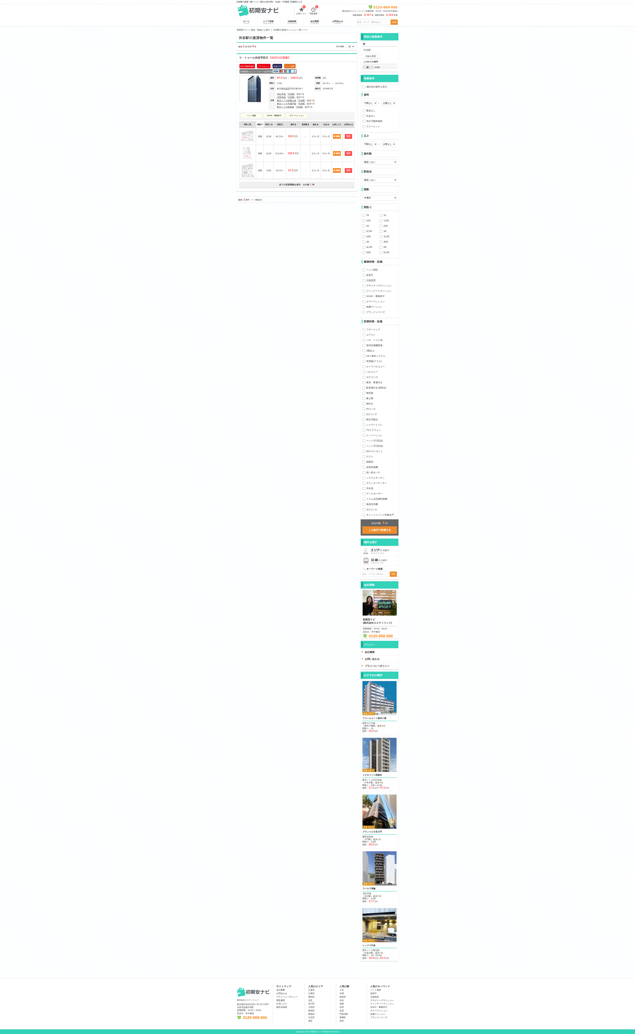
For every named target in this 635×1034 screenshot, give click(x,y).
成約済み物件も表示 (376, 86)
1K (384, 215)
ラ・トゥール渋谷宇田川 (265, 57)
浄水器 (369, 488)
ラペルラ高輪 (369, 888)
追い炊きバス (373, 472)
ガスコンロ (372, 377)
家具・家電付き (374, 382)
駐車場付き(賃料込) (376, 387)
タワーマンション (375, 301)
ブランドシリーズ (375, 312)
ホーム (246, 22)
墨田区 (311, 996)
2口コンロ (371, 414)
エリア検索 (268, 22)
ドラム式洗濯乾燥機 (376, 498)
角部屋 (369, 392)
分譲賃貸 (371, 280)
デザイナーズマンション (379, 285)
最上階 (369, 398)
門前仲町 (343, 1014)
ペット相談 (372, 269)
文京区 (311, 1017)
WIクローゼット (374, 451)
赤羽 (341, 1007)
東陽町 (342, 1017)
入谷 (341, 989)
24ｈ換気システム (375, 355)
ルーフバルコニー (375, 366)
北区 (310, 1000)
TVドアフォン (373, 430)
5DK (368, 252)
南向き (369, 403)
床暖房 (369, 461)
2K (367, 225)
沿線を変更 (370, 56)
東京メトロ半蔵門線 (286, 103)
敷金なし (371, 110)
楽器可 (369, 275)
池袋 (341, 1003)
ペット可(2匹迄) (374, 445)
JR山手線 (281, 94)
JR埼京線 (281, 97)
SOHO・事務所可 (375, 296)
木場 (341, 993)
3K (384, 231)
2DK (385, 225)
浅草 (341, 1020)
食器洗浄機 (372, 504)
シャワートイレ (374, 424)
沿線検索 (292, 22)
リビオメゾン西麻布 (372, 775)
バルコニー (372, 371)
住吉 (341, 1000)
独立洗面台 (372, 419)
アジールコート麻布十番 (374, 718)
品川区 (311, 1003)
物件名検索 (281, 1007)
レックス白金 (369, 945)
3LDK (386, 236)
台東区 (311, 993)
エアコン (371, 334)
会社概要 (314, 22)
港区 (310, 1020)
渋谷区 (286, 88)
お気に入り (301, 10)
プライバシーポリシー (287, 996)
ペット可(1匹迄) (374, 440)
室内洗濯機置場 (374, 345)
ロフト (369, 456)
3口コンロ (371, 509)
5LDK (386, 252)
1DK (368, 220)
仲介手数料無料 (374, 121)
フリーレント (373, 126)
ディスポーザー (374, 493)
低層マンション (374, 306)
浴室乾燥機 (372, 467)
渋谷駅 (291, 94)
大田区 (311, 1007)
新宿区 (311, 1010)
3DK (368, 236)
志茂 (341, 1010)
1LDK (386, 220)
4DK (385, 241)
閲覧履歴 (314, 10)
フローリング (373, 329)
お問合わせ (337, 22)
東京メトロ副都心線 (286, 100)
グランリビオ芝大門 (372, 831)
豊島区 (311, 1014)
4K (367, 241)
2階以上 (370, 350)
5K (384, 247)
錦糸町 (342, 996)
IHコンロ (371, 408)
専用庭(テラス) (374, 361)
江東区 (311, 989)
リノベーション (374, 435)
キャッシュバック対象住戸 (380, 514)
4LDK (369, 247)
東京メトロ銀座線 (285, 107)
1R (367, 215)
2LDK (369, 231)
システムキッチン (375, 477)
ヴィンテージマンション (379, 290)
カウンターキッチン (376, 483)
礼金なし (371, 115)
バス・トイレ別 (374, 340)
